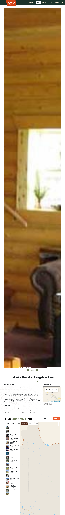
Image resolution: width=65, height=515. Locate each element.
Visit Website (41, 381)
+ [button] (58, 423)
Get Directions (25, 381)
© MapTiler (51, 401)
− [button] (58, 424)
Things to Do (45, 2)
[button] (28, 370)
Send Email (33, 381)
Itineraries (57, 2)
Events (51, 2)
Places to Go (31, 2)
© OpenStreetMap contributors (56, 401)
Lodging (38, 2)
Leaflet (49, 401)
